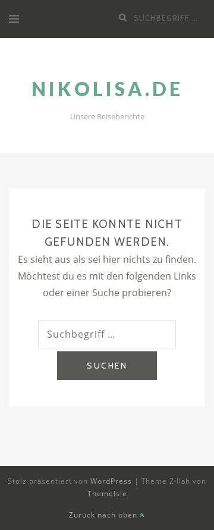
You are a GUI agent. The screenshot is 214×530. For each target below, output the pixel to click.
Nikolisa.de (107, 88)
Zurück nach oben (104, 515)
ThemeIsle (107, 493)
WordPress (111, 481)
